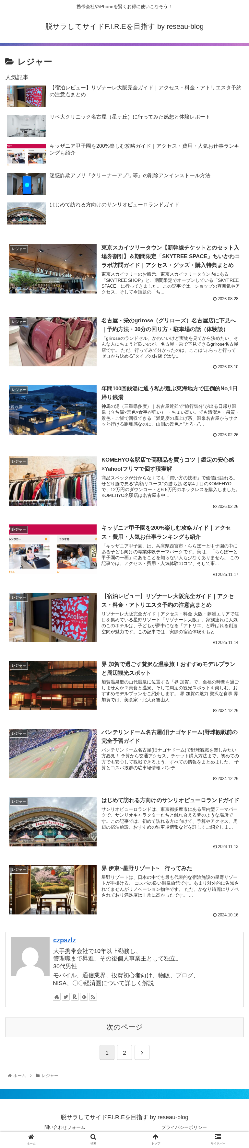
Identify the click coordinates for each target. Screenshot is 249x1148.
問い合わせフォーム (64, 1127)
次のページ (124, 1027)
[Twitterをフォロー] (66, 997)
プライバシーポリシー (184, 1127)
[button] (230, 760)
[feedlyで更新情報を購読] (84, 997)
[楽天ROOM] (75, 997)
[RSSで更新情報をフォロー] (93, 997)
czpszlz (64, 940)
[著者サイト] (57, 997)
